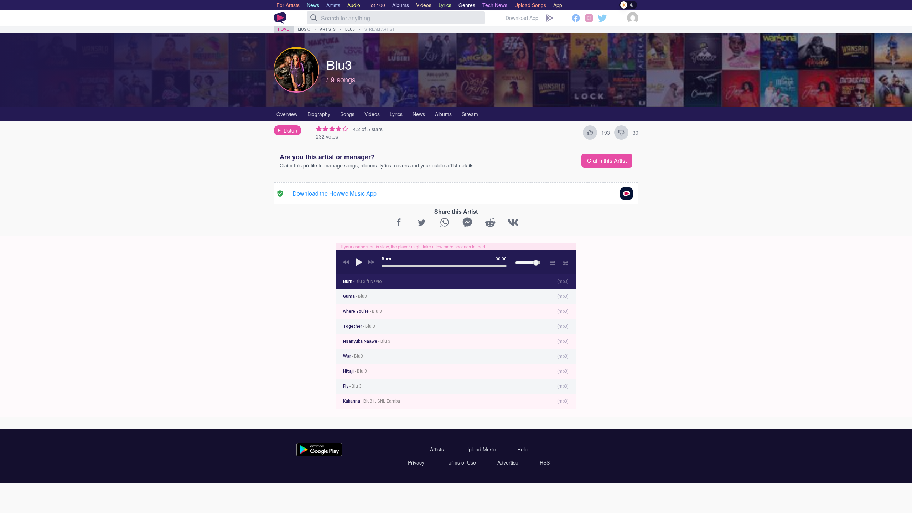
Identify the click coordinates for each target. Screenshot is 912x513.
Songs (347, 114)
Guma (355, 296)
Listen (290, 130)
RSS (545, 462)
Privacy (416, 462)
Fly (352, 386)
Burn (362, 281)
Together (359, 326)
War (353, 356)
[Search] (314, 17)
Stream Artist (379, 29)
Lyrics (396, 114)
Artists (328, 29)
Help (522, 449)
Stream (470, 114)
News (419, 114)
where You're (362, 311)
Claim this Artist (607, 160)
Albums (443, 114)
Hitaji (355, 371)
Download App (522, 17)
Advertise (507, 462)
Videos (372, 114)
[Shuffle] (566, 262)
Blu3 (350, 29)
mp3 (563, 281)
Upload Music (480, 449)
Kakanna (371, 401)
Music (304, 29)
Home (283, 29)
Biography (318, 114)
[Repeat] (552, 261)
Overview (286, 114)
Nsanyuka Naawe (366, 341)
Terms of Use (461, 462)
